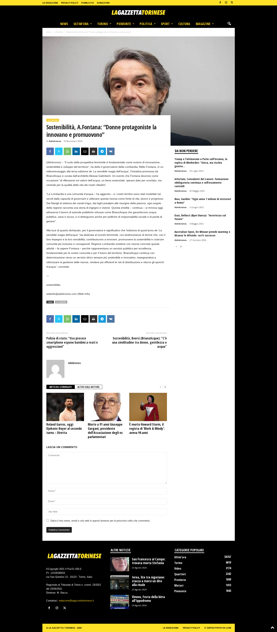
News (64, 23)
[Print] (93, 151)
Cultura (184, 23)
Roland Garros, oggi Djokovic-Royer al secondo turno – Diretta (64, 428)
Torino (102, 23)
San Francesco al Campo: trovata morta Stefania (148, 561)
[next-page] (165, 387)
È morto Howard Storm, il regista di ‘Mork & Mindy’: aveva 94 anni (147, 428)
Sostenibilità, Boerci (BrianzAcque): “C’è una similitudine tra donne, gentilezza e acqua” (139, 342)
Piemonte (124, 23)
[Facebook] (220, 2)
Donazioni (103, 2)
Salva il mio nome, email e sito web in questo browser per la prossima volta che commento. (100, 520)
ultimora (61, 302)
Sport (165, 23)
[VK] (111, 151)
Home (48, 32)
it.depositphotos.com (217, 627)
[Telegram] (102, 151)
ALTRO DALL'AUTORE (88, 387)
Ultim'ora (59, 32)
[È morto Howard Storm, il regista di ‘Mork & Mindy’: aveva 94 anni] (148, 407)
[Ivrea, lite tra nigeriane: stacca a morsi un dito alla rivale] (119, 582)
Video (177, 568)
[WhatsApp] (67, 151)
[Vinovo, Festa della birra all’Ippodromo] (119, 602)
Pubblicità (87, 2)
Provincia (180, 580)
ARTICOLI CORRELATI (60, 387)
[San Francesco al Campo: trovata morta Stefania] (119, 564)
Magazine (203, 23)
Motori (178, 585)
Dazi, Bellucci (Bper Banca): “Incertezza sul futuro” (200, 217)
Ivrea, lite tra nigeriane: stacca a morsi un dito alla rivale (148, 581)
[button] (229, 24)
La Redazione (50, 2)
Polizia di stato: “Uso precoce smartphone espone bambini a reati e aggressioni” (72, 342)
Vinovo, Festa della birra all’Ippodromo (148, 598)
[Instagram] (226, 2)
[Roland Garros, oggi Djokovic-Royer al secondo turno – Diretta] (65, 407)
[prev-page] (160, 387)
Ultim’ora (81, 23)
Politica (146, 23)
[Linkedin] (76, 151)
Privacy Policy (69, 2)
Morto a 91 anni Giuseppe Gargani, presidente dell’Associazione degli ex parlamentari (105, 430)
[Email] (85, 151)
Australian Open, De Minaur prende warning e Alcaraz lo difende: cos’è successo (202, 233)
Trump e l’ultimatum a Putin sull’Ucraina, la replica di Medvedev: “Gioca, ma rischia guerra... (200, 162)
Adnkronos (55, 141)
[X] (232, 2)
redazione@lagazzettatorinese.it (76, 600)
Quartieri (180, 574)
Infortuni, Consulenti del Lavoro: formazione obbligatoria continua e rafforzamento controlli (201, 182)
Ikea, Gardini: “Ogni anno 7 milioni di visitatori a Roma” (202, 200)
